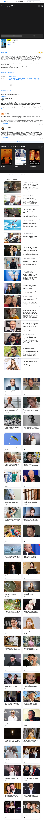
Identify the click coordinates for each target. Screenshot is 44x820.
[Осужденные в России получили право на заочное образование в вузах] (31, 497)
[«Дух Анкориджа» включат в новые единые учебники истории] (31, 773)
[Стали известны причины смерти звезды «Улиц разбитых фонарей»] (12, 736)
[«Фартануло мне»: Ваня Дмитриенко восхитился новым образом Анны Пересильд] (31, 644)
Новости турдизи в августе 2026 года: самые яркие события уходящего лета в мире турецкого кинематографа (30, 337)
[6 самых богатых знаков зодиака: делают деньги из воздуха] (12, 405)
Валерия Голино (24, 78)
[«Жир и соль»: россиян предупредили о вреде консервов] (12, 589)
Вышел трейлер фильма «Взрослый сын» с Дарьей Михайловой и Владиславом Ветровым (30, 312)
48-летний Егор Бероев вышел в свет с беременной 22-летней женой (30, 287)
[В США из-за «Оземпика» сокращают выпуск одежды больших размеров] (12, 478)
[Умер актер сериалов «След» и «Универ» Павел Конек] (31, 534)
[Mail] (4, 1)
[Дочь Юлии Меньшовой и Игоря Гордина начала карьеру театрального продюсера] (31, 754)
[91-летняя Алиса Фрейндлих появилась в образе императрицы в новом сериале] (12, 699)
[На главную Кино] (6, 1)
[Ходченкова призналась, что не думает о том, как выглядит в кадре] (12, 810)
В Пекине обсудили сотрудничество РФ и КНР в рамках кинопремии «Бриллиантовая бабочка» (30, 274)
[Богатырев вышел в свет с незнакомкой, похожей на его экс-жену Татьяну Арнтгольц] (31, 460)
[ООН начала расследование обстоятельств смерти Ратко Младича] (31, 718)
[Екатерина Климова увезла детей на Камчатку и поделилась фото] (31, 570)
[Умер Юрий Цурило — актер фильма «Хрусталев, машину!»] (31, 681)
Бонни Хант (37, 79)
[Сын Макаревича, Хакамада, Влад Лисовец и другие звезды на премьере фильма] (12, 570)
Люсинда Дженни (31, 79)
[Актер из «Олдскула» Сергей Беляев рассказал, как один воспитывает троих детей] (12, 534)
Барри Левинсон (12, 76)
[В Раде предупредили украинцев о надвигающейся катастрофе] (12, 442)
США (10, 83)
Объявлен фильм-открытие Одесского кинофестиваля (30, 235)
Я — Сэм (3, 166)
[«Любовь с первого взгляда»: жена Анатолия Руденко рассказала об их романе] (31, 442)
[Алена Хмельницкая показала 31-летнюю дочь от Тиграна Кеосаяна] (31, 423)
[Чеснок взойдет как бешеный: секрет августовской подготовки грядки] (31, 607)
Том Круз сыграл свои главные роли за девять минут (29, 211)
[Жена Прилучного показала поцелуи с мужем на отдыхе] (12, 791)
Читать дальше (4, 108)
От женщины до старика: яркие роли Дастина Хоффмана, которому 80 (29, 198)
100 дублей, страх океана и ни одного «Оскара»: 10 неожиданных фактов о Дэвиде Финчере (30, 325)
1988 (8, 42)
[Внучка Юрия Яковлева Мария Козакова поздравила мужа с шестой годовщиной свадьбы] (12, 626)
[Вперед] (42, 147)
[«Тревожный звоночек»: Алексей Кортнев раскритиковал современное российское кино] (31, 386)
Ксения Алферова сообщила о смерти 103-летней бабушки (30, 299)
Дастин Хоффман (12, 78)
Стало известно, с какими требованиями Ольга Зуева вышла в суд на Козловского (30, 249)
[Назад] (39, 147)
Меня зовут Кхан (33, 166)
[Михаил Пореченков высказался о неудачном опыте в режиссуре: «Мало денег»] (31, 791)
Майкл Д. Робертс (17, 79)
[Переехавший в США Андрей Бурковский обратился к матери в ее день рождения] (12, 386)
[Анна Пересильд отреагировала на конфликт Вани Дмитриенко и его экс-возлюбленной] (31, 810)
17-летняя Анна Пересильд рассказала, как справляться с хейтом (31, 363)
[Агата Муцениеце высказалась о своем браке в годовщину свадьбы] (31, 662)
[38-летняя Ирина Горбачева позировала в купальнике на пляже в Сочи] (12, 773)
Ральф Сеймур (24, 79)
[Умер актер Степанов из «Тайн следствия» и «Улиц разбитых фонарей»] (31, 699)
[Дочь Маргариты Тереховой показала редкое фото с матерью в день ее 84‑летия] (31, 405)
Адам (16, 166)
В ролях (2, 78)
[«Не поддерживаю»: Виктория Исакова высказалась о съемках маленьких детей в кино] (31, 515)
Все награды (4, 52)
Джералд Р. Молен (32, 78)
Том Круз (19, 78)
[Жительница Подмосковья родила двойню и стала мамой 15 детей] (12, 644)
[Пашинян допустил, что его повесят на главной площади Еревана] (31, 552)
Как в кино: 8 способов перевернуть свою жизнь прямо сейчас (30, 223)
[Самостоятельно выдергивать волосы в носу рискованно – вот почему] (31, 626)
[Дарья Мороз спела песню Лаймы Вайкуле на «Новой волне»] (12, 718)
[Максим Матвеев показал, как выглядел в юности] (12, 662)
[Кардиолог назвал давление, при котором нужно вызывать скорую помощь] (12, 515)
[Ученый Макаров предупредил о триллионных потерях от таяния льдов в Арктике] (12, 552)
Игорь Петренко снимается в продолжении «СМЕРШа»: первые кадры (31, 261)
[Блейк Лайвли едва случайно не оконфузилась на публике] (31, 736)
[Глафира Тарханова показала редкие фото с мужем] (31, 589)
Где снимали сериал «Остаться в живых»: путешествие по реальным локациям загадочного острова (30, 350)
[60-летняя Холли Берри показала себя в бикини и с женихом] (12, 754)
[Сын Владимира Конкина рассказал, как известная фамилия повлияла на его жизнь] (31, 478)
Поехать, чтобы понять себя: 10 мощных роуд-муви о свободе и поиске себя (30, 186)
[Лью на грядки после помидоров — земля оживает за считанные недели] (12, 607)
